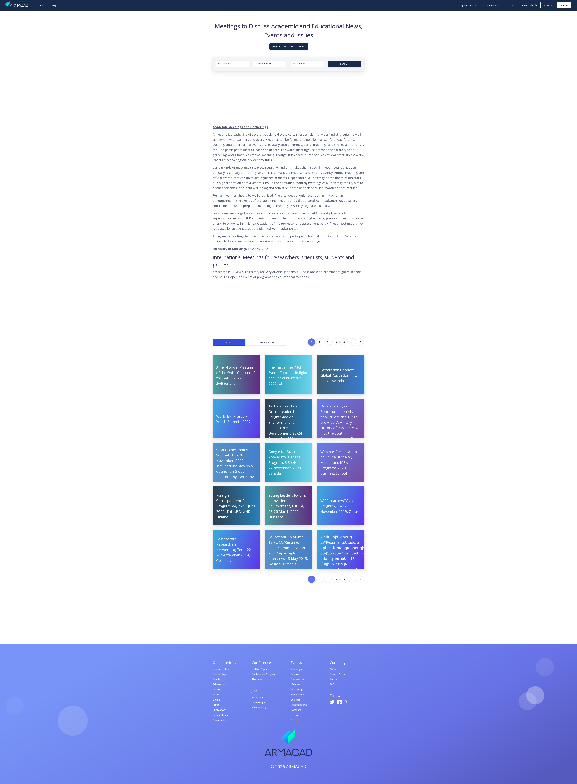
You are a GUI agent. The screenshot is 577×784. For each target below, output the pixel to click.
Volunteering (259, 707)
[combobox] (232, 64)
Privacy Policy (337, 674)
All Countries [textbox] (299, 63)
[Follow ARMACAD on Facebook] (339, 701)
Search (344, 63)
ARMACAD (296, 766)
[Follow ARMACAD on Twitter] (332, 701)
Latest (229, 342)
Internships (258, 702)
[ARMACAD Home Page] (16, 4)
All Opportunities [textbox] (263, 63)
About (333, 669)
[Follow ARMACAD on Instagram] (347, 701)
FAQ (332, 684)
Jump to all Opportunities (289, 46)
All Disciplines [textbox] (224, 63)
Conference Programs (264, 674)
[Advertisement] (288, 96)
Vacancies (257, 697)
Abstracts (257, 679)
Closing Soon (266, 342)
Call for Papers (260, 669)
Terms (333, 679)
